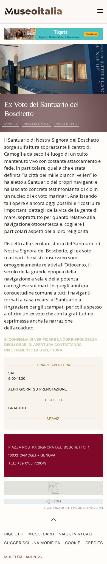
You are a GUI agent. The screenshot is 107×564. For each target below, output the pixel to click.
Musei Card (41, 534)
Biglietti (13, 534)
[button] (100, 11)
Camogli (10, 124)
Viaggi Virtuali (75, 534)
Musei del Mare (36, 124)
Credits (94, 542)
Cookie (72, 542)
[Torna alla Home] (33, 11)
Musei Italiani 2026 (23, 557)
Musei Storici (66, 124)
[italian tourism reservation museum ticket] (53, 34)
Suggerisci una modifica (32, 542)
